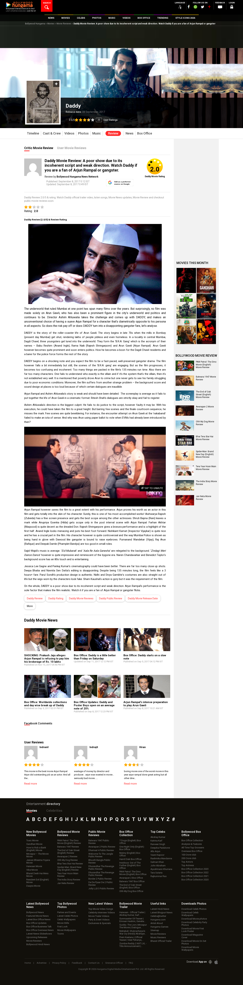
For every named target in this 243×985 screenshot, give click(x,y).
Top (157, 831)
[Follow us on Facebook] (189, 6)
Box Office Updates (36, 923)
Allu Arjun (155, 851)
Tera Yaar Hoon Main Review (67, 874)
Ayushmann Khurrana (161, 869)
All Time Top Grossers (192, 847)
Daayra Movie (33, 885)
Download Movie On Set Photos (193, 942)
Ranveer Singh (157, 844)
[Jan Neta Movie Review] (185, 500)
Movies (50, 23)
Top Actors (187, 861)
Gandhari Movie (34, 844)
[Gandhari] (206, 280)
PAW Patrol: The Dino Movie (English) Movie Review (206, 365)
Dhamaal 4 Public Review (101, 850)
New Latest (100, 903)
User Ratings (110, 119)
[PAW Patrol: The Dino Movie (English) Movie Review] (185, 366)
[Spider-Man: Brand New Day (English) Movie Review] (185, 455)
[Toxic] (186, 280)
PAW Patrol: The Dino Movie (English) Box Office (132, 873)
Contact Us (93, 963)
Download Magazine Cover (192, 936)
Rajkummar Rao (158, 876)
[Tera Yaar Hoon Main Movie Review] (185, 470)
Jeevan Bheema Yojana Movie (38, 861)
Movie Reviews (64, 23)
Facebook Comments (38, 723)
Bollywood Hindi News (38, 944)
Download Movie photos (194, 918)
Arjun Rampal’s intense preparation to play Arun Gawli (145, 704)
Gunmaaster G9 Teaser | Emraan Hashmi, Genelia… (132, 920)
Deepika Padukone (160, 847)
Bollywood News (35, 912)
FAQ (131, 963)
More (30, 606)
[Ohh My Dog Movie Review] (185, 425)
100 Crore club (188, 854)
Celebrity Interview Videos (101, 912)
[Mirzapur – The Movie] (206, 306)
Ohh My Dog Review (67, 860)
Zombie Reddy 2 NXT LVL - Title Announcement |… (133, 944)
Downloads (193, 903)
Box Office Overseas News (40, 930)
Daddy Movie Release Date (143, 598)
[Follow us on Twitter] (202, 7)
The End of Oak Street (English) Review (68, 851)
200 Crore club (188, 858)
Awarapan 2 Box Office (131, 877)
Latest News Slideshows (39, 933)
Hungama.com (158, 919)
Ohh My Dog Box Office (131, 891)
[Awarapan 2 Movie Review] (185, 410)
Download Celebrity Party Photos (194, 923)
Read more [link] (30, 783)
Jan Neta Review (65, 883)
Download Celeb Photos (193, 909)
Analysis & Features (191, 844)
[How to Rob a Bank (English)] (186, 306)
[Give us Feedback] (220, 7)
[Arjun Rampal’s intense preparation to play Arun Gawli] (146, 688)
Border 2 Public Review (100, 878)
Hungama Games (159, 926)
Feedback (77, 963)
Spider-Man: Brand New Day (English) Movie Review (205, 454)
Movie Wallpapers (66, 930)
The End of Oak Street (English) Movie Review (203, 394)
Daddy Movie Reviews (81, 598)
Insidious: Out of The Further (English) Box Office (130, 865)
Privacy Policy (59, 963)
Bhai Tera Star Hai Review (70, 863)
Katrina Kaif (156, 840)
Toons (60, 933)
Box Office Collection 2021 (194, 876)
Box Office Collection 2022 (194, 872)
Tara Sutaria (156, 872)
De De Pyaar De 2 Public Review (100, 883)
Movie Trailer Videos (98, 916)
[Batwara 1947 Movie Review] (185, 381)
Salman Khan (157, 862)
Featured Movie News (37, 916)
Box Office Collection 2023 (194, 869)
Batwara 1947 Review (68, 846)
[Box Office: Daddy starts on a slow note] (146, 641)
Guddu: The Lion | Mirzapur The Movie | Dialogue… (133, 926)
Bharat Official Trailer (161, 941)
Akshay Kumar (157, 837)
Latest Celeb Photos (67, 916)
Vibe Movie (32, 869)
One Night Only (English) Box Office (131, 848)
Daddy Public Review (110, 598)
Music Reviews (158, 937)
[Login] (231, 7)
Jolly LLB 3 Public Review (101, 888)
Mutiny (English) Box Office (129, 854)
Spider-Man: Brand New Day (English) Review (69, 868)
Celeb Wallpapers (66, 919)
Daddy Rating (55, 598)
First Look (62, 926)
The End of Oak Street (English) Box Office (130, 886)
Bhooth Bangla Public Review (99, 861)
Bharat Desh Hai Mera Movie (37, 874)
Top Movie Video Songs (100, 909)
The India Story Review (68, 879)
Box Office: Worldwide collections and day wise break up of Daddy (45, 704)
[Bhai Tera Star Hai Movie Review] (185, 440)
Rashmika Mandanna (161, 858)
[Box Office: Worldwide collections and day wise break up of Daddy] (47, 688)
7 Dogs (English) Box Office (130, 841)
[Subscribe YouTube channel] (209, 7)
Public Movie (96, 833)
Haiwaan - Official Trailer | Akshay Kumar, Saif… (132, 913)
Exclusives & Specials (99, 923)
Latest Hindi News (159, 909)
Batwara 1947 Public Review (98, 841)
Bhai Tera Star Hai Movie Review (204, 438)
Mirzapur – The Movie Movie (37, 855)
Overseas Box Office (191, 851)
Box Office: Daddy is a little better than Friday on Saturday (95, 657)
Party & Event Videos (98, 919)
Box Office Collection (192, 840)
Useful (158, 903)
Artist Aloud (156, 923)
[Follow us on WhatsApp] (195, 7)
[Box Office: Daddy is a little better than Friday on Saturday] (97, 641)
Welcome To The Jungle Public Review (100, 855)
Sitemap (154, 930)
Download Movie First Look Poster (192, 930)
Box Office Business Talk (39, 926)
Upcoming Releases (36, 937)
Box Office (126, 833)
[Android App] (210, 962)
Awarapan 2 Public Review (101, 846)
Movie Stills (63, 923)
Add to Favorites (56, 84)
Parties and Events (66, 912)
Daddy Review (35, 598)
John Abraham (158, 865)
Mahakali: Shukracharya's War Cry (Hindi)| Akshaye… (132, 932)
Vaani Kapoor (157, 855)
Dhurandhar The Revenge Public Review (101, 867)
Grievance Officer (114, 963)
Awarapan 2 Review (67, 856)
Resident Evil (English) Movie (37, 881)
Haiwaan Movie (34, 866)
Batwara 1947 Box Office (131, 881)
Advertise (41, 963)
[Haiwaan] (206, 331)
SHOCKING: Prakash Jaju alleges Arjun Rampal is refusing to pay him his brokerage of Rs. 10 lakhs (46, 658)
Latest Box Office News (38, 919)
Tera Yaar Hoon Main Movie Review (206, 468)
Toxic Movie (32, 840)
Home (28, 963)
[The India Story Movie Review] (185, 485)
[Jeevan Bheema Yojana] (186, 331)
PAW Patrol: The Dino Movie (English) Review (69, 841)
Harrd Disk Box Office (130, 859)
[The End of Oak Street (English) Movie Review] (185, 395)
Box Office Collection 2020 (194, 879)
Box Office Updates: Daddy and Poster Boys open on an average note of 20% (94, 705)
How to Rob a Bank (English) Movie (36, 849)
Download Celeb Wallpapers (190, 914)
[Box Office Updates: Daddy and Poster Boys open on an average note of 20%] (97, 688)
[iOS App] (216, 962)
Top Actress (187, 865)
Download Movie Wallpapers (190, 948)
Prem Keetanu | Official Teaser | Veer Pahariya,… (131, 938)
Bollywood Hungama (35, 23)
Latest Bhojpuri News (161, 912)
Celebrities (54, 810)
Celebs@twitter (158, 916)
